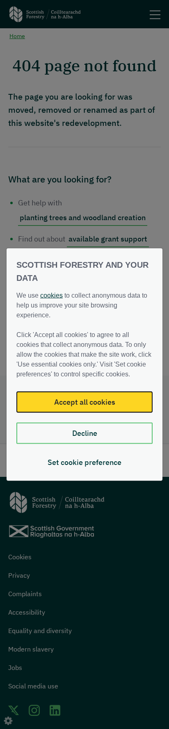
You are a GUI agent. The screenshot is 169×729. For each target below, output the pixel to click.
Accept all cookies (84, 402)
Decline (84, 433)
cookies (51, 295)
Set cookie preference (84, 462)
